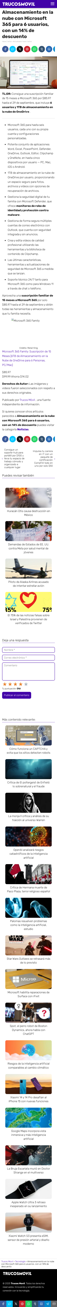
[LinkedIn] (49, 49)
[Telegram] (48, 1304)
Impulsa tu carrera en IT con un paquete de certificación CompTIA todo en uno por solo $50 (43, 458)
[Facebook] (5, 49)
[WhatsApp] (34, 49)
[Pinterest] (27, 49)
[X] (20, 49)
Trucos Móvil (28, 400)
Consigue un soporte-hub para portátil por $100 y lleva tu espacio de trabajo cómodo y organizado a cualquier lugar (14, 458)
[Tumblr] (42, 49)
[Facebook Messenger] (12, 49)
